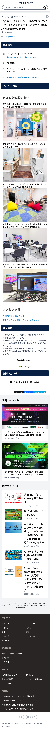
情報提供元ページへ (25, 360)
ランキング (30, 636)
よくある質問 (7, 679)
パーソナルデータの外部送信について (17, 709)
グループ (5, 636)
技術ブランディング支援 (12, 653)
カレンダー (30, 623)
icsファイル (32, 57)
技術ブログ (30, 627)
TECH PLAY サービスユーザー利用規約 (18, 696)
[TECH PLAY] (26, 3)
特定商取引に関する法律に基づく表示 (17, 704)
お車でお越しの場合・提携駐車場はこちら (21, 319)
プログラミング (10, 36)
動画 (3, 632)
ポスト (20, 392)
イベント (9, 605)
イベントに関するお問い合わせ (26, 382)
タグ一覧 (5, 640)
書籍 (28, 632)
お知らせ (29, 674)
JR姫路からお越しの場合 (13, 315)
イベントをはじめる (34, 679)
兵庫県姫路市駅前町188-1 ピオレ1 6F (23, 77)
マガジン (5, 627)
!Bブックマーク (39, 392)
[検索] (44, 7)
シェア (29, 392)
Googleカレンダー (16, 57)
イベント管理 (7, 683)
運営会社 (5, 662)
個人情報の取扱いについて (13, 700)
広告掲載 (5, 657)
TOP (3, 605)
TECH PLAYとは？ (9, 674)
